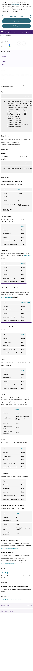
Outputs (3, 66)
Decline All (16, 26)
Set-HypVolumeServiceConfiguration (12, 599)
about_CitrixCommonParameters (9, 548)
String (22, 226)
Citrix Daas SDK (7, 35)
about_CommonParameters (8, 563)
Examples (4, 58)
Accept (16, 21)
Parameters (4, 61)
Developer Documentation (13, 32)
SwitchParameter (25, 302)
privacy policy (15, 4)
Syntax (3, 53)
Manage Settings (16, 16)
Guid (19, 189)
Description (4, 56)
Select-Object (27, 255)
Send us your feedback (7, 611)
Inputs (3, 64)
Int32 (22, 334)
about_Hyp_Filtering (6, 297)
